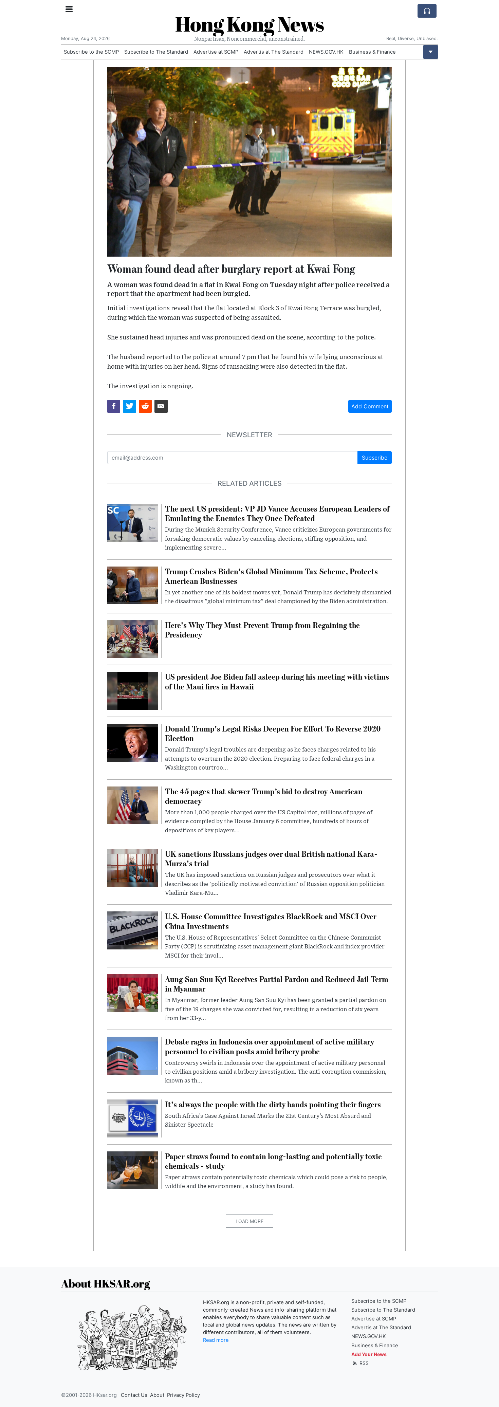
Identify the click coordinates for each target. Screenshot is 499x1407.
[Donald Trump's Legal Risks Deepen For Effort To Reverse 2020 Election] (132, 742)
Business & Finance (372, 52)
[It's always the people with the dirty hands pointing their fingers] (132, 1117)
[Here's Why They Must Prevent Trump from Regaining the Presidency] (132, 638)
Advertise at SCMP (215, 52)
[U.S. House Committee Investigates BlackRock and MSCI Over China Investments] (132, 930)
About (157, 1395)
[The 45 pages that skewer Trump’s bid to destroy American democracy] (132, 804)
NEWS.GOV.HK (326, 52)
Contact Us (134, 1395)
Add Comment (370, 406)
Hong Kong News (249, 23)
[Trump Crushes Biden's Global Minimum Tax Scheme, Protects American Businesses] (132, 584)
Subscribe (374, 457)
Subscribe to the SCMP (91, 52)
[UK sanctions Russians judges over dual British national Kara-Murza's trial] (132, 867)
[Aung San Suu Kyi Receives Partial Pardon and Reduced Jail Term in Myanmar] (132, 992)
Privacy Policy (183, 1395)
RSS (363, 1363)
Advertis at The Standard (273, 52)
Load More (249, 1221)
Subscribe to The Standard (156, 52)
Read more (216, 1340)
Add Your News (369, 1354)
